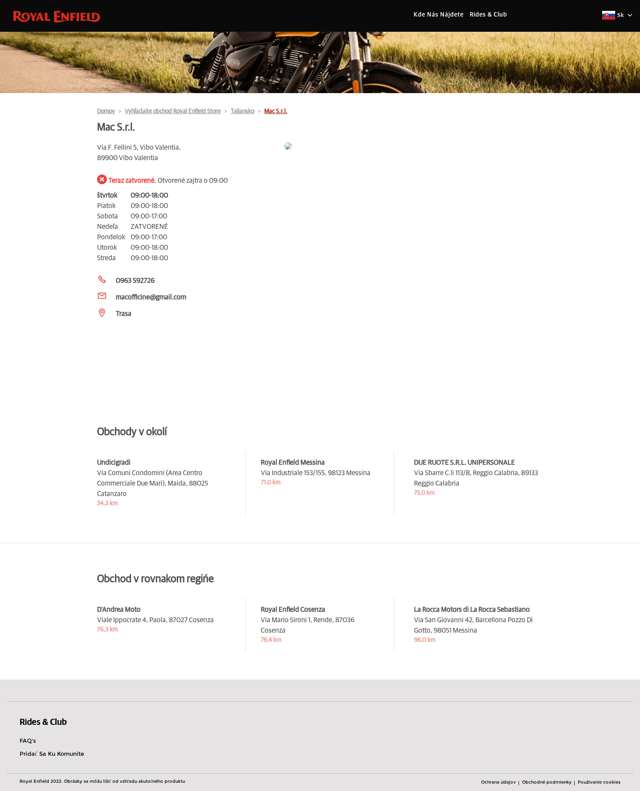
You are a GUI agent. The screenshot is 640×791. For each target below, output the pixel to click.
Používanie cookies (599, 782)
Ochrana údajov (498, 782)
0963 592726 (135, 280)
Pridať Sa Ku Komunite (52, 753)
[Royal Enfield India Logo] (56, 16)
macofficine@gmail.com (151, 297)
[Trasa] (413, 146)
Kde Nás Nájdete (439, 15)
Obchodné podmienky (547, 782)
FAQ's (28, 740)
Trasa (123, 313)
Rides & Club (488, 15)
